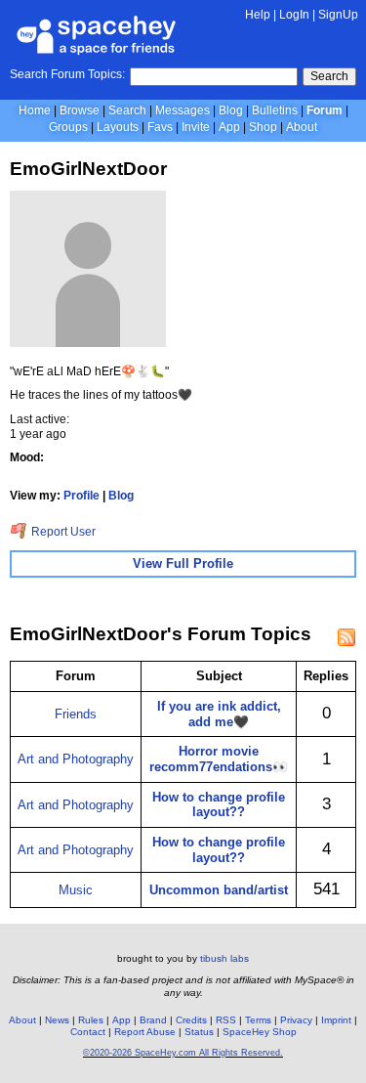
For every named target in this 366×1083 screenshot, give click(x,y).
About (301, 127)
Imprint (336, 1020)
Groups (68, 127)
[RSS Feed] (346, 637)
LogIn (294, 15)
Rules (90, 1020)
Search (329, 76)
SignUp (338, 15)
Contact (87, 1031)
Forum (324, 110)
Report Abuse (145, 1031)
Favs (160, 127)
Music (76, 890)
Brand (153, 1020)
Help (257, 15)
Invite (196, 127)
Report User (62, 532)
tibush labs (224, 958)
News (57, 1020)
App (229, 127)
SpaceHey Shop (260, 1031)
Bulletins (275, 110)
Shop (263, 127)
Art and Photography (76, 759)
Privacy (296, 1020)
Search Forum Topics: (67, 74)
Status (199, 1031)
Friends (76, 714)
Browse (80, 110)
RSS (226, 1020)
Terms (258, 1020)
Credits (191, 1020)
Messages (182, 110)
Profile (81, 495)
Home (35, 110)
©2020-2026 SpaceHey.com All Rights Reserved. (183, 1053)
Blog (231, 110)
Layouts (118, 127)
